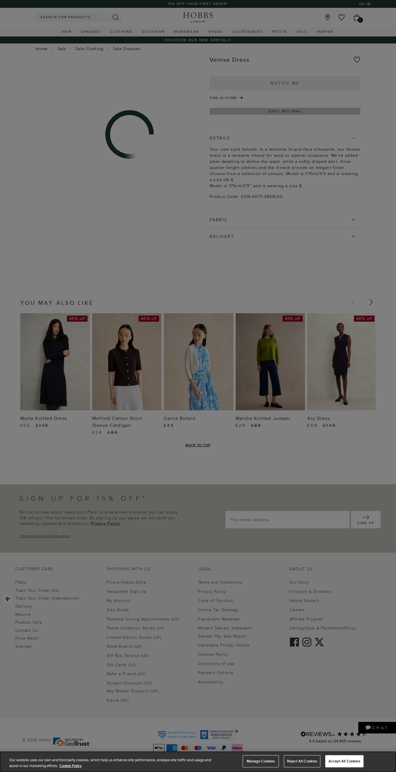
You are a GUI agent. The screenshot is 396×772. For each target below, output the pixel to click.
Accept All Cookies (344, 761)
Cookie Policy (70, 766)
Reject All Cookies (302, 761)
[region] (198, 761)
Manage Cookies (261, 761)
